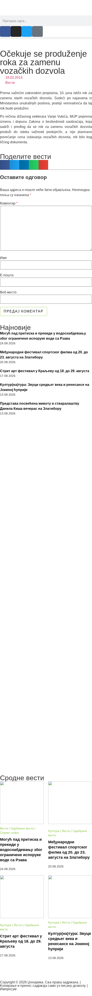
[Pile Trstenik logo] (46, 560)
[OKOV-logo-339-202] (46, 504)
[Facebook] (5, 31)
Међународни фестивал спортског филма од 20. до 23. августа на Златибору (44, 354)
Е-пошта (6, 275)
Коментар (9, 203)
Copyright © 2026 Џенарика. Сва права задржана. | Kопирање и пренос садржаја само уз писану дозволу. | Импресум (44, 985)
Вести (10, 82)
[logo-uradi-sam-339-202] (46, 675)
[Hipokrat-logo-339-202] (46, 618)
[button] (46, 38)
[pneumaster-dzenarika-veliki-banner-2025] (46, 769)
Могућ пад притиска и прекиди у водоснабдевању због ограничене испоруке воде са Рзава (43, 336)
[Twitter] (26, 31)
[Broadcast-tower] (37, 31)
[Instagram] (16, 31)
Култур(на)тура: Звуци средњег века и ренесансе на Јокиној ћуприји (44, 387)
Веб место (8, 292)
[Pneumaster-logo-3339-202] (46, 732)
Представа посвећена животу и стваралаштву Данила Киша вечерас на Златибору (39, 406)
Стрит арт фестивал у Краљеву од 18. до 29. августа (44, 371)
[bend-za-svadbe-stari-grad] (46, 447)
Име (3, 258)
